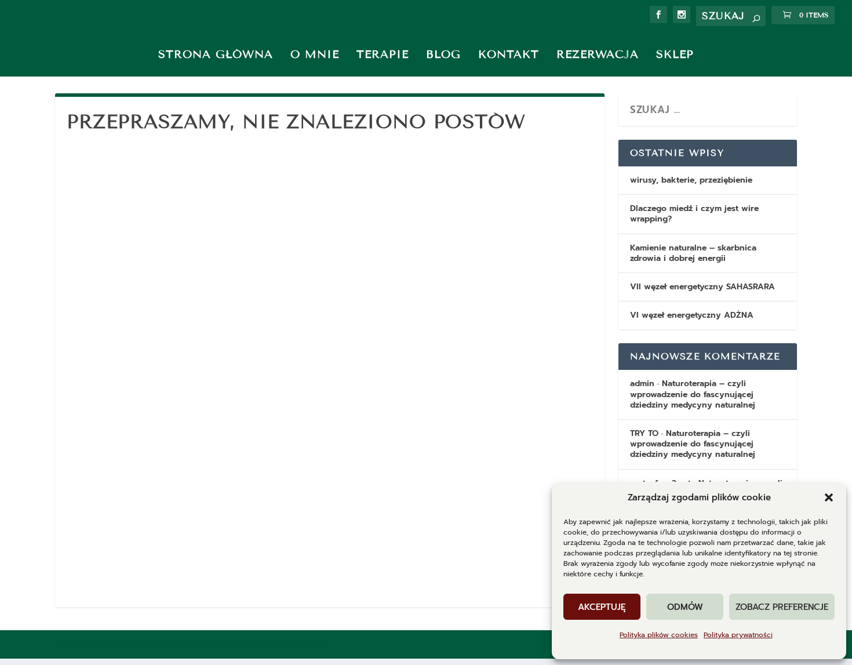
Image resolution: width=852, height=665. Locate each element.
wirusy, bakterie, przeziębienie (691, 180)
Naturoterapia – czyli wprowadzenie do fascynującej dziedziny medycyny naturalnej (692, 393)
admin (642, 383)
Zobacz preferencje (782, 607)
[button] (829, 497)
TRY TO (644, 433)
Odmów (685, 607)
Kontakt (508, 54)
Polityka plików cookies (659, 635)
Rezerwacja (597, 54)
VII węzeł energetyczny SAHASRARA (702, 287)
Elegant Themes (174, 643)
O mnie (314, 54)
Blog (443, 54)
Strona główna (215, 54)
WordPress (310, 643)
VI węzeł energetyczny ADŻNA (691, 315)
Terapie (382, 54)
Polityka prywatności (738, 635)
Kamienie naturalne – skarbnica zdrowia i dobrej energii (693, 253)
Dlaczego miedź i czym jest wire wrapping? (694, 213)
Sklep (675, 54)
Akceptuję (602, 607)
